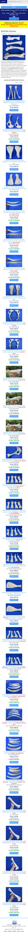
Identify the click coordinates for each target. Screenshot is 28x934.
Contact (8, 13)
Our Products (4, 34)
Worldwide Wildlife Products (14, 1)
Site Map (19, 924)
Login (16, 14)
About (18, 931)
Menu (3, 1)
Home (3, 13)
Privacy (14, 924)
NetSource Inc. (20, 929)
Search (14, 7)
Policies (14, 931)
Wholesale (12, 14)
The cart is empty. (14, 18)
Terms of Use (9, 924)
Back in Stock (22, 13)
